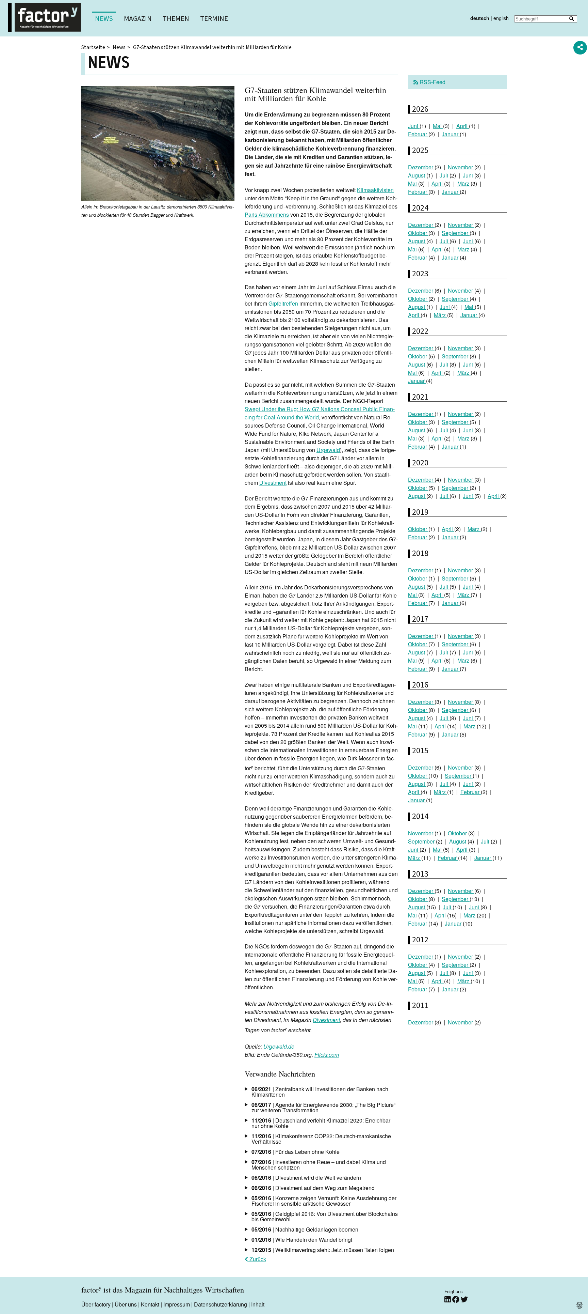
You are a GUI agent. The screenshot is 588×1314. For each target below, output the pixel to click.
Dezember (421, 167)
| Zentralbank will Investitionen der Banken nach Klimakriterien (319, 1091)
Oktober (418, 233)
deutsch (479, 18)
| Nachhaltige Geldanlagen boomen (304, 1229)
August (417, 175)
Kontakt (150, 1304)
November (461, 167)
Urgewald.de (278, 1046)
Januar (451, 134)
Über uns (126, 1304)
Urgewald (328, 450)
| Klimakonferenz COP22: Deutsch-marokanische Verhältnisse (321, 1138)
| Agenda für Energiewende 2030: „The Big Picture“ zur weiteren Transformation (323, 1107)
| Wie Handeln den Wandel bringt (301, 1239)
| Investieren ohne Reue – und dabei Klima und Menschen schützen (318, 1164)
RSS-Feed (431, 82)
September (456, 233)
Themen (176, 19)
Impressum (176, 1304)
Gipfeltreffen (283, 303)
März (464, 183)
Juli (445, 175)
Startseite (93, 47)
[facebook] (456, 1299)
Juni (414, 126)
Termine (214, 19)
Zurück (257, 1259)
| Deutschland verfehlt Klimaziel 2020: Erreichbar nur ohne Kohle (320, 1123)
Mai (438, 126)
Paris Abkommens (267, 214)
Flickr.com (326, 1054)
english (501, 17)
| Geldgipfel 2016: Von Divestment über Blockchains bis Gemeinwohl (324, 1216)
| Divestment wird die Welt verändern (306, 1177)
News (104, 19)
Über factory (96, 1304)
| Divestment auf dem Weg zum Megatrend (313, 1188)
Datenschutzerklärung (220, 1304)
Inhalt (257, 1304)
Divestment (273, 482)
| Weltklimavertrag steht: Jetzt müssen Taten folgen (322, 1250)
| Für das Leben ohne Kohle (295, 1152)
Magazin (138, 19)
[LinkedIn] (448, 1299)
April (462, 126)
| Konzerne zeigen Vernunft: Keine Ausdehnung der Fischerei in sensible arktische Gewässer (323, 1200)
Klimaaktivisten (375, 190)
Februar (418, 134)
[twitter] (464, 1299)
